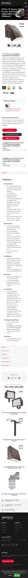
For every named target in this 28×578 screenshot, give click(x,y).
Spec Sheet (10, 130)
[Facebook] (8, 378)
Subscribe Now (6, 561)
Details (8, 399)
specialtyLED (4, 529)
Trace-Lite (3, 527)
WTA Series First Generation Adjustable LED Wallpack (13, 109)
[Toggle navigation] (25, 3)
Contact (16, 529)
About (16, 532)
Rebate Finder (12, 138)
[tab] (14, 173)
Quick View (21, 399)
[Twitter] (15, 378)
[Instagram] (12, 378)
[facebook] (6, 544)
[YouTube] (16, 544)
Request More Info (13, 134)
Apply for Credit (18, 527)
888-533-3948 (23, 539)
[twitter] (9, 544)
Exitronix (3, 525)
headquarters (6, 537)
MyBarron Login (18, 525)
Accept (17, 575)
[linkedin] (2, 544)
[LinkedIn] (19, 378)
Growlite (3, 532)
